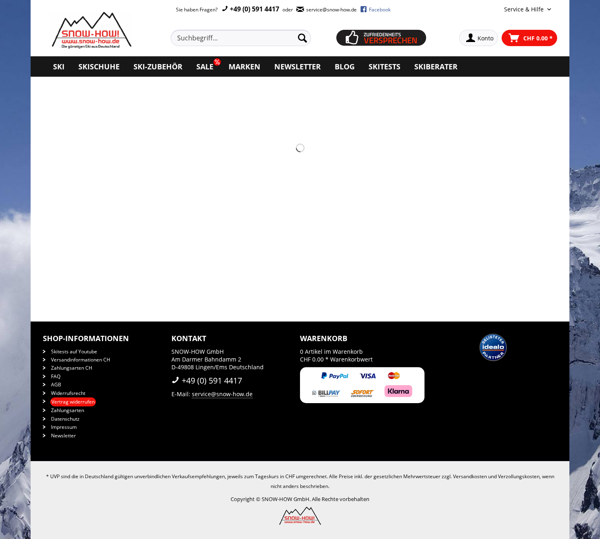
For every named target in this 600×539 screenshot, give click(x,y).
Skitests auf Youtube (74, 351)
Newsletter (63, 435)
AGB (56, 384)
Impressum (64, 427)
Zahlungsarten (67, 410)
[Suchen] (302, 38)
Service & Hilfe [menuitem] (524, 9)
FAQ (55, 376)
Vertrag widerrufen (73, 401)
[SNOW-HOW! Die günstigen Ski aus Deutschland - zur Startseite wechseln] (90, 30)
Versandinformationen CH (80, 359)
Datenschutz (65, 418)
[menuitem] (250, 38)
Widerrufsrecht (68, 393)
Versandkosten (470, 476)
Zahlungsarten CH (71, 367)
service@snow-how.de (222, 394)
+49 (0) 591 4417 (253, 8)
